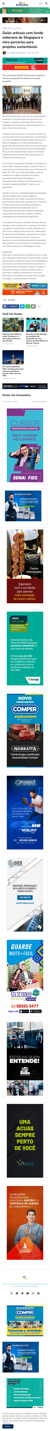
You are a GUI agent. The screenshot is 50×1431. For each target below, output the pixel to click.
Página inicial (7, 28)
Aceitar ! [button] (8, 1426)
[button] (3, 4)
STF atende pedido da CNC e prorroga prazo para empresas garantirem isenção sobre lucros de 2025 (13, 371)
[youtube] (28, 1293)
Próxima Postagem (39, 401)
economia (17, 28)
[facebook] (17, 1293)
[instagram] (33, 1293)
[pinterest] (38, 1293)
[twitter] (22, 1293)
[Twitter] (22, 306)
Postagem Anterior (11, 401)
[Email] (33, 306)
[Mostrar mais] (38, 306)
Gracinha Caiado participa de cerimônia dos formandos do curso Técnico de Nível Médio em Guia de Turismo (36, 338)
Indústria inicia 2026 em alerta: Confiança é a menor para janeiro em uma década (11, 337)
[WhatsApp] (27, 306)
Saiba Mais (6, 1423)
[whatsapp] (12, 1293)
